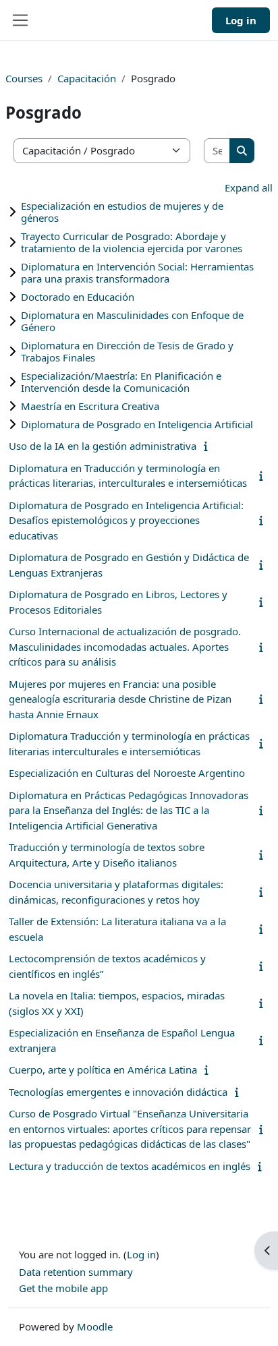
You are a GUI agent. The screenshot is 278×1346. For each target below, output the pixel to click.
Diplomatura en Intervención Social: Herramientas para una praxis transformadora (137, 272)
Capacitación (86, 78)
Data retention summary (76, 1272)
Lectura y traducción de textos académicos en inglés (129, 1166)
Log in (240, 20)
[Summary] (209, 445)
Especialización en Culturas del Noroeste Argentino (127, 773)
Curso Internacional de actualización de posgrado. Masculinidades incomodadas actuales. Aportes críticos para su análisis (125, 646)
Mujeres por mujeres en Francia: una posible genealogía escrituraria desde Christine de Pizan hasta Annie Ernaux (120, 699)
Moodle (95, 1326)
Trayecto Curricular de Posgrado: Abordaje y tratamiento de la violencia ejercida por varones (131, 242)
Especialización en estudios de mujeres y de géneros (122, 212)
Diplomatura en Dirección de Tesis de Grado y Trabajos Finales (127, 351)
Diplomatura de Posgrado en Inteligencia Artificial (137, 424)
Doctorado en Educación (77, 296)
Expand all (249, 187)
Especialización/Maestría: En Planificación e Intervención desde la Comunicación (121, 381)
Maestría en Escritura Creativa (90, 406)
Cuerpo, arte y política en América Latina (103, 1069)
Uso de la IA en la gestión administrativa (102, 445)
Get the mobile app (63, 1288)
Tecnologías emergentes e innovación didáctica (118, 1092)
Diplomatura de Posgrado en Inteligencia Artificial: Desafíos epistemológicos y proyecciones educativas (126, 520)
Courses (24, 78)
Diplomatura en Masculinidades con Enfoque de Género (132, 321)
